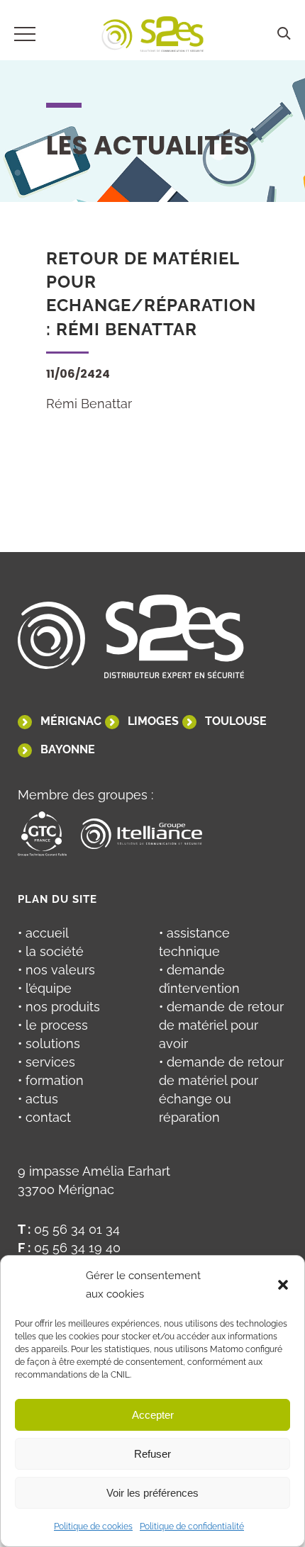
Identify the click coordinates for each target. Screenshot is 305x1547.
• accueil (43, 933)
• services (46, 1061)
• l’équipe (45, 988)
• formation (51, 1080)
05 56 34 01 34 (77, 1229)
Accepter (153, 1415)
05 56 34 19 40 (77, 1247)
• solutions (49, 1043)
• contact (44, 1117)
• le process (53, 1025)
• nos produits (59, 1006)
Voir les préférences (152, 1493)
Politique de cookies (93, 1526)
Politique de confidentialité (192, 1526)
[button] (283, 1285)
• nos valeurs (56, 969)
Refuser (152, 1454)
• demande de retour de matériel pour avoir (221, 1025)
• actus (38, 1098)
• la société (51, 951)
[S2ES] (153, 36)
